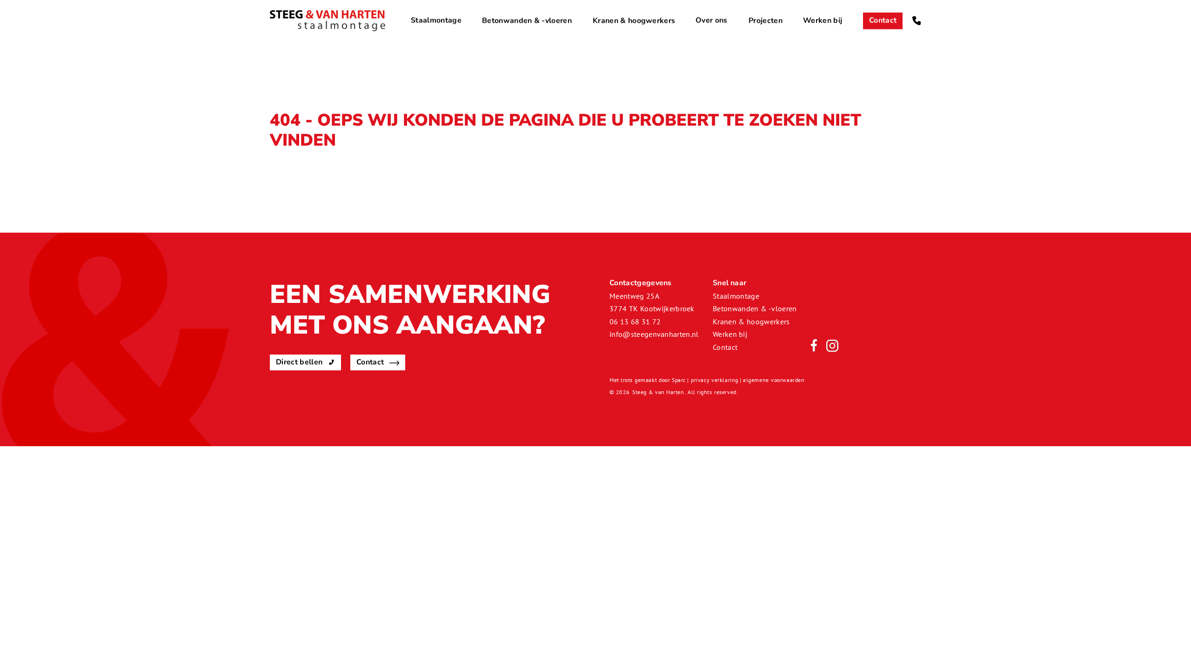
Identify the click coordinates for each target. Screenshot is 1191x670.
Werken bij (822, 20)
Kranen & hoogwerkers (634, 20)
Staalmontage (436, 20)
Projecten (766, 20)
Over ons (712, 20)
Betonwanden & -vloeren (527, 20)
